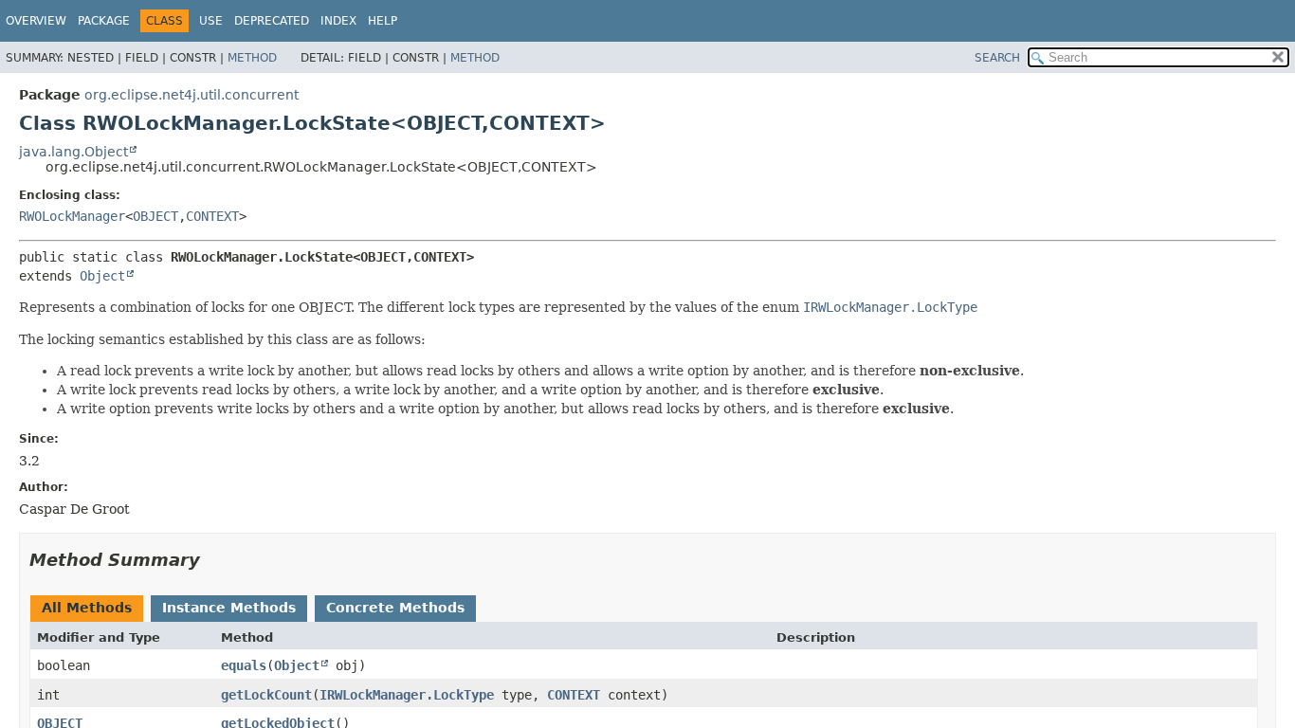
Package (104, 20)
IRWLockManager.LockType (406, 694)
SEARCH (997, 57)
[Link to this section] (213, 560)
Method (252, 57)
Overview (36, 20)
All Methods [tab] (87, 607)
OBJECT (155, 216)
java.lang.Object (73, 151)
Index (338, 20)
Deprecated (271, 20)
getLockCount (266, 694)
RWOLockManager (72, 216)
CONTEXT (212, 216)
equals (243, 665)
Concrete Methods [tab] (395, 607)
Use (211, 20)
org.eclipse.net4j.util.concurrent (191, 94)
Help (382, 20)
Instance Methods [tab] (229, 607)
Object (102, 275)
